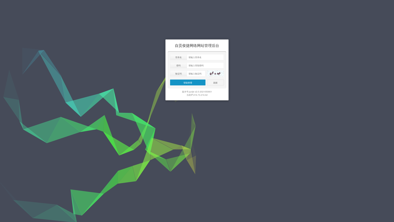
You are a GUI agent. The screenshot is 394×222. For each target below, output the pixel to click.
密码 (178, 65)
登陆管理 (187, 82)
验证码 (178, 73)
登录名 (178, 57)
